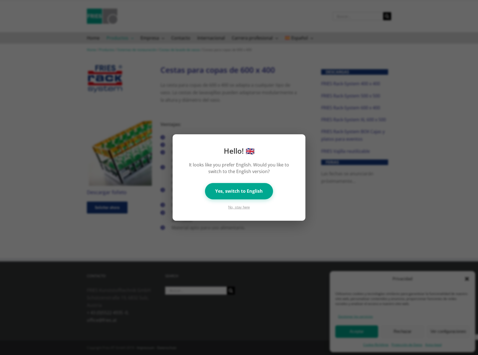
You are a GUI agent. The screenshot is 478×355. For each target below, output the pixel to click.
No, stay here (239, 207)
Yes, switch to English (239, 191)
